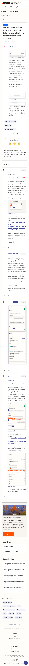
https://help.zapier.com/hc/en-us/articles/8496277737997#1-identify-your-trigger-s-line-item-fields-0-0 (17, 226)
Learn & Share (13, 11)
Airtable (18, 613)
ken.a (9, 170)
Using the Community (10, 548)
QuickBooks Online (10, 129)
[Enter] (2, 6)
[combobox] (14, 6)
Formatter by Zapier (10, 121)
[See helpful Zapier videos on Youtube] (23, 656)
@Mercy (15, 174)
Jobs (14, 644)
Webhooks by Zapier (9, 606)
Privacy (22, 663)
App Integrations (14, 651)
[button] (25, 2)
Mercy (10, 46)
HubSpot (11, 613)
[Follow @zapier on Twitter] (20, 656)
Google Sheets (7, 602)
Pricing (14, 633)
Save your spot (8, 534)
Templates (14, 649)
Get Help (3, 11)
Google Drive (20, 610)
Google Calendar (8, 617)
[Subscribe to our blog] (17, 656)
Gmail (19, 606)
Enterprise (14, 646)
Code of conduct (8, 546)
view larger (11, 213)
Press (14, 641)
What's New (4, 15)
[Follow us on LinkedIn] (14, 656)
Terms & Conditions (8, 628)
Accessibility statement (19, 628)
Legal (17, 663)
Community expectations (11, 551)
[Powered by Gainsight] (15, 625)
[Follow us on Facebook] (11, 656)
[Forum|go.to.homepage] (11, 3)
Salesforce (8, 125)
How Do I (5, 19)
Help (14, 636)
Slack (4, 613)
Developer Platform (14, 638)
